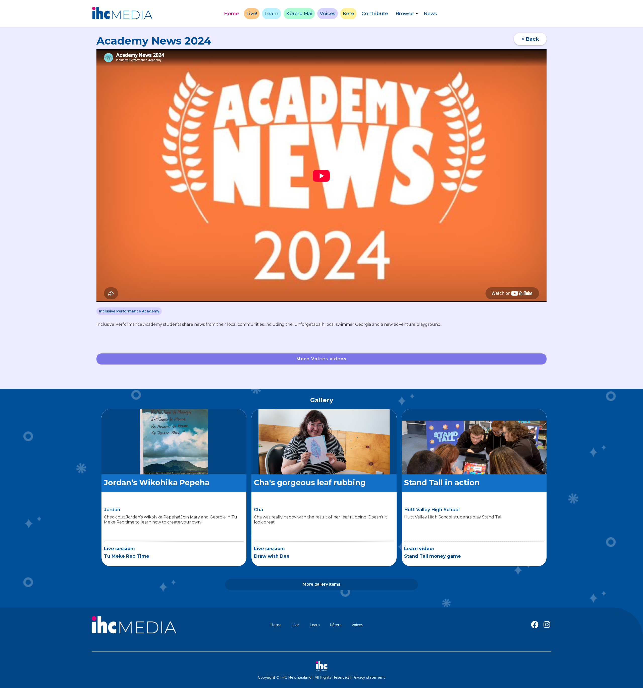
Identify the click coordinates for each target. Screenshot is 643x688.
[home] (122, 13)
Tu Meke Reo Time (126, 556)
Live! (251, 13)
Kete (348, 13)
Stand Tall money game (432, 556)
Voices (327, 13)
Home (231, 13)
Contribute (374, 13)
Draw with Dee (272, 556)
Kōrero (336, 625)
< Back (530, 39)
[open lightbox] (173, 454)
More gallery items (321, 584)
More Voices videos (322, 358)
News (430, 13)
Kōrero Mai (299, 13)
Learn (271, 13)
